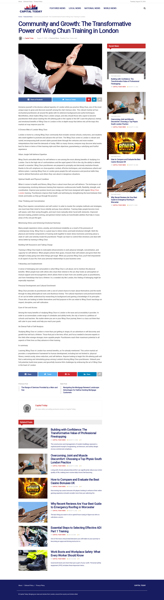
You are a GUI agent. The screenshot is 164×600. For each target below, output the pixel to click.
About (20, 1)
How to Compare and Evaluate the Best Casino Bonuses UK (75, 481)
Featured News (57, 8)
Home (20, 17)
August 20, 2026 (73, 486)
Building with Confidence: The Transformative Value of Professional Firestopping (73, 433)
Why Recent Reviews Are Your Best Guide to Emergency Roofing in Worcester (76, 505)
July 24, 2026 (72, 534)
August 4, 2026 (72, 510)
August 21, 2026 (73, 440)
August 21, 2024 (42, 38)
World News (110, 8)
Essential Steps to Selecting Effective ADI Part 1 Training (76, 529)
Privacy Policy (38, 1)
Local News (75, 8)
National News (92, 8)
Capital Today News (59, 440)
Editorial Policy (27, 1)
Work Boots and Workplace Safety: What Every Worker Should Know (75, 553)
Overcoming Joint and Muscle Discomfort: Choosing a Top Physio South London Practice (76, 458)
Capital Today (29, 38)
